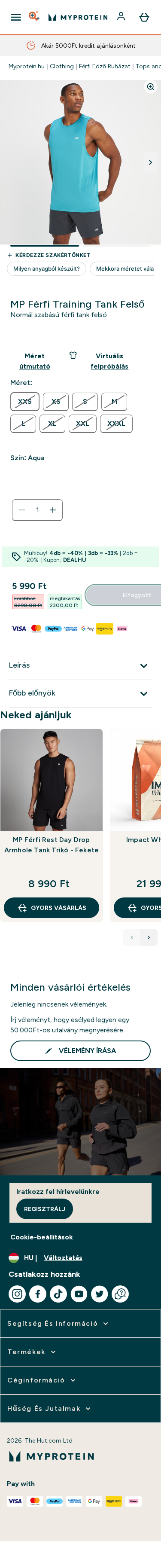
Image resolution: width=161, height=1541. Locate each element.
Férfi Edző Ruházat (105, 66)
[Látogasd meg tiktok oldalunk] (58, 1294)
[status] (37, 510)
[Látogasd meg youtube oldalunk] (79, 1294)
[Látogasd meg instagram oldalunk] (17, 1294)
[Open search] (35, 17)
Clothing (62, 66)
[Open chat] (120, 1294)
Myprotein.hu (27, 66)
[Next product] (149, 937)
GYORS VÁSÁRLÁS (58, 907)
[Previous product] (131, 937)
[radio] (24, 401)
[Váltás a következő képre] (151, 162)
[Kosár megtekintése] (144, 17)
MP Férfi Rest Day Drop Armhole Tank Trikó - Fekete (51, 845)
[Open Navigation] (16, 17)
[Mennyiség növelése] (52, 510)
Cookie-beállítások (41, 1237)
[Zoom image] (151, 87)
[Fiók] (122, 17)
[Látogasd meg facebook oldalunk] (37, 1294)
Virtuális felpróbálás (109, 361)
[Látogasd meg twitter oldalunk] (99, 1294)
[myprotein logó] (78, 17)
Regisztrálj (44, 1208)
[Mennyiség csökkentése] (21, 510)
